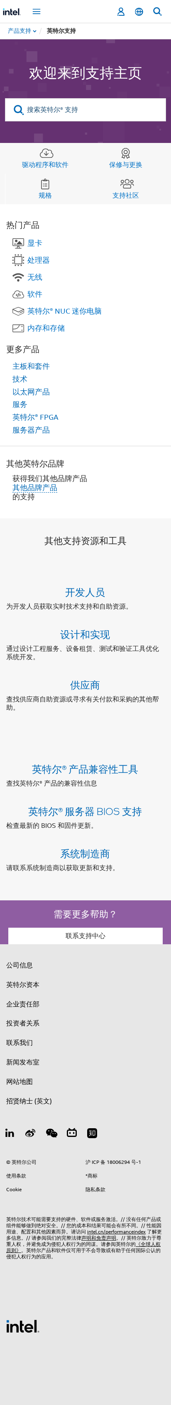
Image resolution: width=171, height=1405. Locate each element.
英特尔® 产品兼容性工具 (85, 768)
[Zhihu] (92, 1134)
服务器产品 (31, 430)
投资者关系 (22, 1023)
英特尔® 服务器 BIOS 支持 (85, 811)
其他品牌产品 (34, 487)
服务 (19, 404)
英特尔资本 (22, 985)
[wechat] (51, 1134)
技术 (19, 379)
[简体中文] (139, 11)
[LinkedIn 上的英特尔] (10, 1134)
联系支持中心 (85, 936)
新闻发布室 (22, 1062)
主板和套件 (31, 366)
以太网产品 (31, 392)
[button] (85, 651)
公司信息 (19, 965)
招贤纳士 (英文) (29, 1101)
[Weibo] (31, 1134)
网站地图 (19, 1082)
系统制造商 (85, 853)
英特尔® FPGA (35, 417)
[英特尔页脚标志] (22, 1326)
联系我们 (19, 1043)
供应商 (85, 684)
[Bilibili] (72, 1134)
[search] (19, 110)
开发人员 (85, 591)
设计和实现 (85, 634)
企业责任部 (22, 1004)
